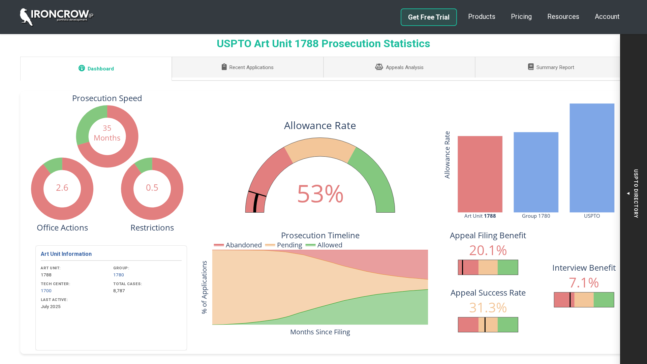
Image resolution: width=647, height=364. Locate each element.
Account (607, 16)
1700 (46, 290)
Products (481, 16)
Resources (563, 16)
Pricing (521, 16)
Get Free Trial (429, 17)
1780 (118, 274)
